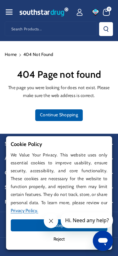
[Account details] (80, 12)
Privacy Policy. (24, 210)
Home (11, 54)
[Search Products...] (106, 29)
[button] (9, 12)
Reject (59, 239)
